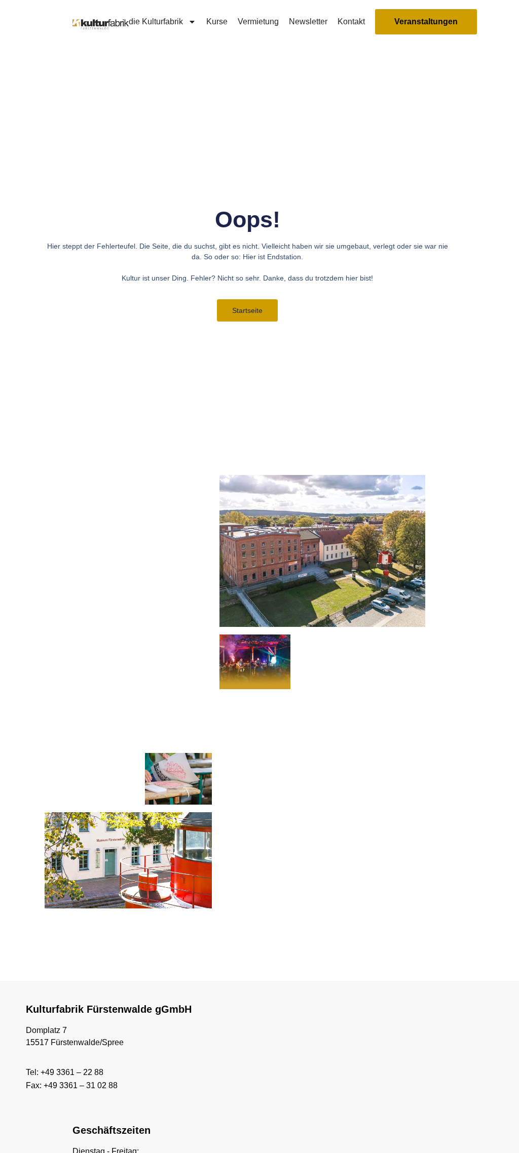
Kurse (217, 21)
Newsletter (308, 21)
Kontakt (351, 21)
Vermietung (258, 21)
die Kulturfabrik (156, 21)
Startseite (247, 310)
